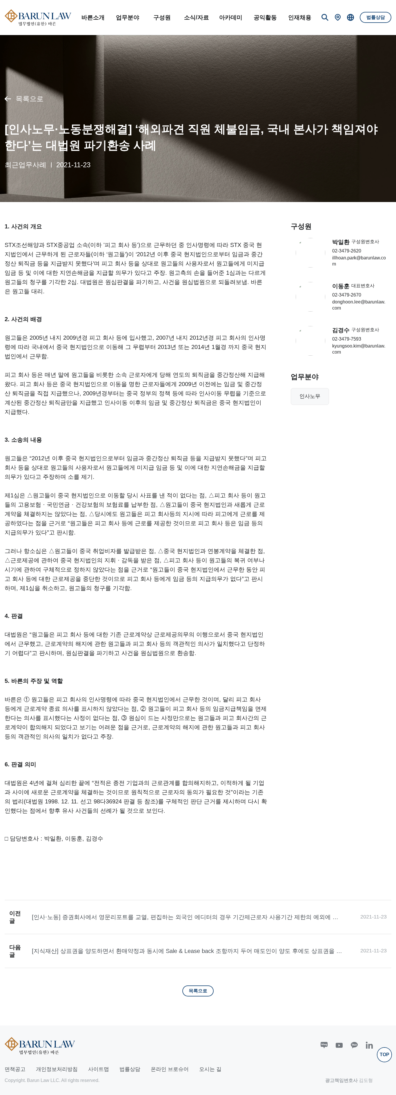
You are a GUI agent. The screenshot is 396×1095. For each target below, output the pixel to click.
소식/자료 (196, 17)
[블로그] (324, 1045)
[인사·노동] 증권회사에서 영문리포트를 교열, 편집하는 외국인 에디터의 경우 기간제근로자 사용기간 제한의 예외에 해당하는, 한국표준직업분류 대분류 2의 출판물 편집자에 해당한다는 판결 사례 (185, 917)
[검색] (324, 17)
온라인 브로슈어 (170, 1069)
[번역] (350, 17)
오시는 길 (210, 1069)
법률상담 (375, 17)
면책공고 (15, 1069)
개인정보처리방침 (57, 1069)
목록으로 (29, 99)
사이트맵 (98, 1069)
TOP (384, 1054)
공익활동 (265, 17)
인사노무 (309, 396)
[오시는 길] (337, 17)
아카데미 (230, 17)
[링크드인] (369, 1045)
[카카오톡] (354, 1045)
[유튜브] (339, 1045)
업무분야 (127, 17)
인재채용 (299, 17)
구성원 (162, 17)
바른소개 (93, 17)
